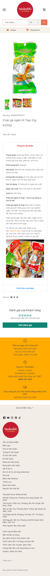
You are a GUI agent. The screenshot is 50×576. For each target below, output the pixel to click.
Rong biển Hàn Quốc (11, 465)
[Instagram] (12, 417)
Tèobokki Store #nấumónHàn (15, 494)
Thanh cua (7, 482)
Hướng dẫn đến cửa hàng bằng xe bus (19, 548)
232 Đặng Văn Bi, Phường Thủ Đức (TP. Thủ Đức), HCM (23, 515)
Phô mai (6, 475)
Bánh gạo (6, 445)
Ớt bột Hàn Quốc (10, 455)
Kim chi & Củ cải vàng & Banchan (16, 472)
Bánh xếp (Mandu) (10, 478)
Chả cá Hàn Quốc (10, 449)
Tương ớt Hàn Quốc (11, 452)
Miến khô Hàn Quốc (11, 462)
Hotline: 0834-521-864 (12, 551)
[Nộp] (44, 22)
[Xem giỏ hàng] (44, 10)
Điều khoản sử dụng (11, 535)
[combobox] (15, 22)
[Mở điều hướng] (4, 10)
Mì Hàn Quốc (8, 459)
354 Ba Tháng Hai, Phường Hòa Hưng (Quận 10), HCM (23, 499)
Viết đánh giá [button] (25, 325)
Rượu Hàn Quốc (9, 485)
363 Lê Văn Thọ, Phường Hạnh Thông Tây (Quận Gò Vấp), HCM (24, 510)
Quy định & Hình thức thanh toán (16, 538)
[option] (7, 104)
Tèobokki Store (22, 570)
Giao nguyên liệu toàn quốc (14, 526)
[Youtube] (8, 417)
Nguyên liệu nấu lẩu (11, 488)
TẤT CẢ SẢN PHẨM (11, 442)
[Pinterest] (16, 417)
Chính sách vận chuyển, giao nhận (17, 545)
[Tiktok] (20, 417)
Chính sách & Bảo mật (12, 531)
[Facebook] (4, 417)
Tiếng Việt (6, 561)
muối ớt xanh (15, 231)
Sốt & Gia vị (7, 469)
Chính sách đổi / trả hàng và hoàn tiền (18, 541)
